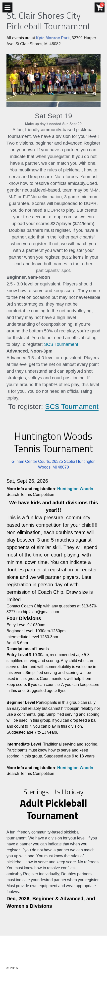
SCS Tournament (61, 344)
